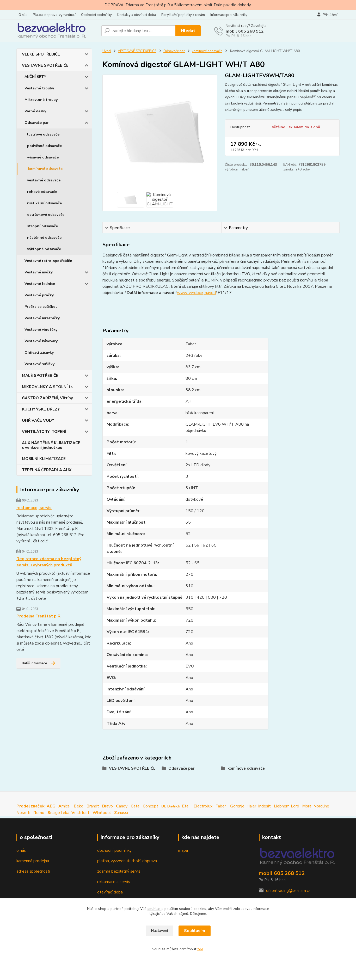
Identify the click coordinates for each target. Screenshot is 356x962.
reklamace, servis (34, 508)
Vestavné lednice (39, 283)
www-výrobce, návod (196, 293)
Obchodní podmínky (96, 15)
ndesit (264, 806)
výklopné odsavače (44, 249)
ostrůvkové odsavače (45, 214)
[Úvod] (56, 30)
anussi (121, 813)
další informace (34, 663)
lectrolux (203, 806)
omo (38, 813)
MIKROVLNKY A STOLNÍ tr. (47, 386)
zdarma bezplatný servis (118, 871)
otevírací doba (110, 892)
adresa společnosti (33, 871)
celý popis (293, 109)
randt (93, 806)
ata (135, 806)
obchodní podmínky (114, 850)
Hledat (188, 31)
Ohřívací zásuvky (39, 352)
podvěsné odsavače (44, 145)
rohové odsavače (42, 191)
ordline (321, 806)
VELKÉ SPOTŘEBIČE (41, 54)
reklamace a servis (113, 881)
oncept (150, 806)
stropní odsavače (42, 226)
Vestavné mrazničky (42, 318)
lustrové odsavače (43, 134)
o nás (21, 850)
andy (121, 806)
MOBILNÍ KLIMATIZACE (44, 458)
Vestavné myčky (38, 272)
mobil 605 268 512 (245, 31)
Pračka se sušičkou (41, 306)
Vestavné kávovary (41, 341)
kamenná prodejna (32, 860)
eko (78, 806)
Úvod (106, 51)
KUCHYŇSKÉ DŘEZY (41, 409)
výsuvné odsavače (43, 157)
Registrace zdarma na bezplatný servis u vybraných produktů (48, 562)
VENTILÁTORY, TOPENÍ (44, 431)
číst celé (40, 541)
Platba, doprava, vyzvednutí (54, 15)
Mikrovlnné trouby (41, 99)
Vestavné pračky (39, 295)
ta (185, 806)
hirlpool (102, 813)
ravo (107, 806)
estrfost (80, 813)
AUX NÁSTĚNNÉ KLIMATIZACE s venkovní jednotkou (51, 445)
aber (221, 806)
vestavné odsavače (43, 180)
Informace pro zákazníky (228, 15)
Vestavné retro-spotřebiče (48, 260)
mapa (183, 850)
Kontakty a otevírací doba (136, 15)
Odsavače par (36, 122)
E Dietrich (170, 806)
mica (64, 806)
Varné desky (35, 111)
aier (251, 806)
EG (35, 806)
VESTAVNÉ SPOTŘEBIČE (45, 65)
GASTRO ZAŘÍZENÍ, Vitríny (47, 398)
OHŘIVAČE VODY (38, 420)
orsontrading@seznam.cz (288, 890)
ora (306, 806)
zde (200, 949)
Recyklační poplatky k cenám (183, 15)
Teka (64, 813)
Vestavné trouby (39, 88)
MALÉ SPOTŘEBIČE (40, 375)
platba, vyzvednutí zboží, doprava (127, 860)
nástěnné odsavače (44, 237)
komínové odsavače (45, 168)
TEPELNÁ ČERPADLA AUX (46, 470)
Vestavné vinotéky (40, 329)
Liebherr (281, 806)
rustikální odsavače (44, 203)
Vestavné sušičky (39, 363)
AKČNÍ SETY (35, 76)
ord (295, 806)
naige (53, 813)
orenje (237, 806)
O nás (23, 15)
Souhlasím (194, 931)
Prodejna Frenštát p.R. (39, 616)
